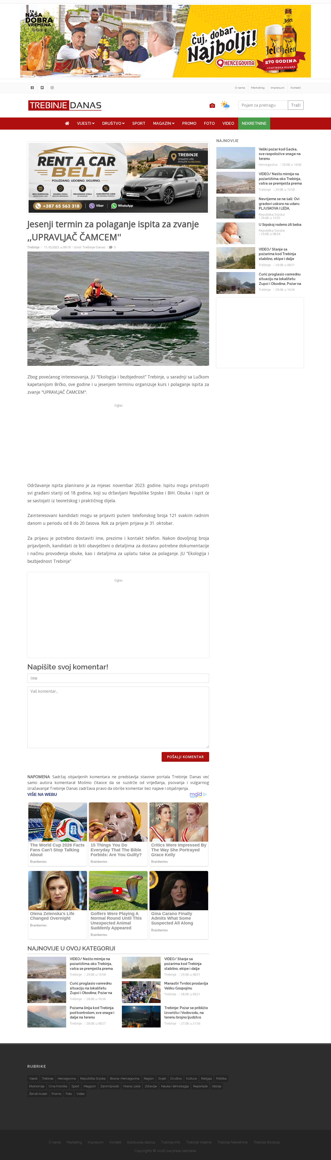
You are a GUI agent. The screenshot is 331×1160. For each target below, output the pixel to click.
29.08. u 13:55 (270, 218)
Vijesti (84, 123)
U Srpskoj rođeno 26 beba (280, 225)
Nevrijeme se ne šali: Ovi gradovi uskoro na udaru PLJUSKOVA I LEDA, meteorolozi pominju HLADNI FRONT (279, 208)
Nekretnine (254, 123)
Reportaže (200, 1086)
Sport (138, 123)
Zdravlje (151, 1086)
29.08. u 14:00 (291, 164)
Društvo (112, 123)
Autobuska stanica (141, 1142)
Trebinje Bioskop (266, 1142)
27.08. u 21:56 (190, 1023)
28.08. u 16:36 (96, 999)
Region (149, 1078)
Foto (209, 123)
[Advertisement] (118, 443)
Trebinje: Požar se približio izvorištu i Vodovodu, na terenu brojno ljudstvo (186, 1012)
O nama (240, 87)
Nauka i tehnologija (175, 1086)
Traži (295, 105)
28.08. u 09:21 (190, 994)
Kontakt (296, 87)
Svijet (162, 1078)
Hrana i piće (131, 1086)
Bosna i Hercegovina (124, 1078)
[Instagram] (52, 87)
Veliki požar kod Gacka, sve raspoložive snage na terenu (280, 154)
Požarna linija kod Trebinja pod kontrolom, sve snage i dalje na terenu (92, 1012)
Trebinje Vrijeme (199, 1142)
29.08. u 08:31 (190, 974)
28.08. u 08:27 (96, 1023)
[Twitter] (42, 87)
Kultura (191, 1078)
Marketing (258, 87)
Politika (221, 1078)
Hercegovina (268, 164)
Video (228, 123)
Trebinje (33, 247)
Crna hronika (58, 1086)
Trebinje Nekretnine (232, 1142)
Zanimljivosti (109, 1086)
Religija (206, 1078)
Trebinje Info (170, 1142)
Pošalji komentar (185, 756)
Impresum (277, 87)
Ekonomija (36, 1086)
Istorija (216, 1086)
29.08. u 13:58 (96, 974)
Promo (189, 123)
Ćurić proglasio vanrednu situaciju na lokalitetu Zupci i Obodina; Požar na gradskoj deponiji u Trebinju (91, 992)
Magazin (162, 123)
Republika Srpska (272, 214)
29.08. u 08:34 (270, 234)
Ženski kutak (38, 1094)
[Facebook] (32, 87)
